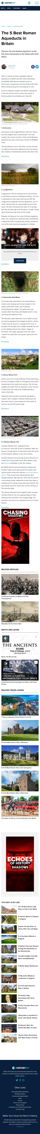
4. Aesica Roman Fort (9, 375)
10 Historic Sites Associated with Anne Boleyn (26, 998)
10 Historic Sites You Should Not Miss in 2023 (27, 1026)
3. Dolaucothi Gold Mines (10, 297)
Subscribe (16, 8)
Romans (7, 463)
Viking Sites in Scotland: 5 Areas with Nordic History (27, 1016)
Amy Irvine (11, 66)
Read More (5, 156)
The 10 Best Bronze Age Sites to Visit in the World (27, 907)
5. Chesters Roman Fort (10, 442)
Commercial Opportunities (20, 1096)
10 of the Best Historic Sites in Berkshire (14, 742)
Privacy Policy (20, 1105)
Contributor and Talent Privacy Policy (20, 1107)
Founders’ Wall (20, 1109)
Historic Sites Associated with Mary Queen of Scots (28, 1036)
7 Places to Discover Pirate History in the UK (16, 717)
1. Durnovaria (6, 128)
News (20, 1098)
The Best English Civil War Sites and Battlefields (27, 957)
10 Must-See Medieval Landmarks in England (26, 977)
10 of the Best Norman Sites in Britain (26, 987)
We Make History (20, 1094)
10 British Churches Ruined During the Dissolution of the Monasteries (28, 948)
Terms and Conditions (20, 1103)
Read (9, 8)
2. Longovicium (7, 190)
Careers (20, 1101)
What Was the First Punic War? (11, 624)
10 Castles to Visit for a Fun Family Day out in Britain (18, 818)
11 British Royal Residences (28, 966)
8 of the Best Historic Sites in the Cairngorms (16, 768)
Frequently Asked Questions (20, 1092)
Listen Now (20, 261)
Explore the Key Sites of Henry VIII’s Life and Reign (28, 927)
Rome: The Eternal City (9, 657)
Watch (3, 8)
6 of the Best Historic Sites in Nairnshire (14, 793)
